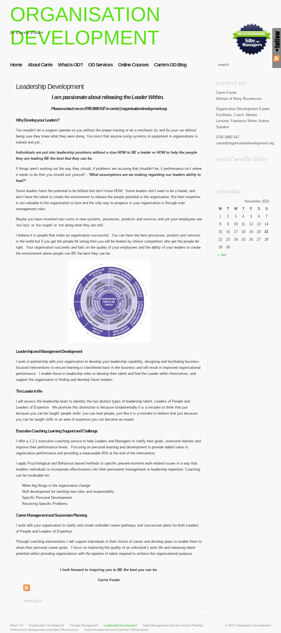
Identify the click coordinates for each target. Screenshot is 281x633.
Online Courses (133, 64)
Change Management (84, 625)
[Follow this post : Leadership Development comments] (26, 590)
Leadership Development (50, 86)
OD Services (100, 64)
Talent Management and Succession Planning (172, 625)
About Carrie (40, 64)
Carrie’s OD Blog (170, 64)
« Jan (221, 255)
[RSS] (276, 59)
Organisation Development (253, 625)
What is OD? (70, 64)
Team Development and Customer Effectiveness (116, 629)
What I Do (16, 625)
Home (16, 64)
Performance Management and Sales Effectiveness (44, 629)
